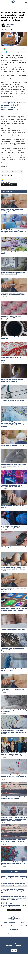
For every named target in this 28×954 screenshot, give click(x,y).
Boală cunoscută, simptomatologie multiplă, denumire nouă (14, 710)
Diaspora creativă (5, 926)
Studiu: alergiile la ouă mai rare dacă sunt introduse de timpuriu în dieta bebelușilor (13, 568)
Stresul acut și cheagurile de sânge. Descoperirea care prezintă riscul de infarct (12, 359)
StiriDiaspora (3, 8)
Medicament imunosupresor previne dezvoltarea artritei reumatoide (11, 485)
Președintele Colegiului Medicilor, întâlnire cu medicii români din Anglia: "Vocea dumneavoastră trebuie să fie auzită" (13, 754)
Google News (7, 180)
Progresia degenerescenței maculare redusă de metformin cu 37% (12, 380)
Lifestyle (23, 922)
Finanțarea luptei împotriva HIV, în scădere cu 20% (13, 252)
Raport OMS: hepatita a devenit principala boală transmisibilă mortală (13, 273)
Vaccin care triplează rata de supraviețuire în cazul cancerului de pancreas (13, 465)
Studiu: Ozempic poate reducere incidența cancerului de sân (13, 588)
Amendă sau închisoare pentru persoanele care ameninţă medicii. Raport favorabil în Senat (13, 776)
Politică (5, 922)
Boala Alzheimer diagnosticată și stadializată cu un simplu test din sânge (12, 527)
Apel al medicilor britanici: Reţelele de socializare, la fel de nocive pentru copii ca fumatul (13, 732)
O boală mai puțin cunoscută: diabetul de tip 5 (14, 547)
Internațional (12, 922)
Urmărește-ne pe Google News (15, 52)
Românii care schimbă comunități (19, 926)
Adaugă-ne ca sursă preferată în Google (15, 49)
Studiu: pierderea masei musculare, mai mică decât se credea (12, 690)
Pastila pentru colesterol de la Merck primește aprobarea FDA (11, 317)
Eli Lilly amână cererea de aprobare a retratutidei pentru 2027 (12, 210)
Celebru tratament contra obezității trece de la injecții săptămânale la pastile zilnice (13, 293)
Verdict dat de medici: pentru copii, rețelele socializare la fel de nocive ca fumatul (14, 609)
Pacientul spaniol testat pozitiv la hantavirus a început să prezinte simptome (14, 797)
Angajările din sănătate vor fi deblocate (12, 400)
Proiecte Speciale (14, 929)
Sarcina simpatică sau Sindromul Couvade (13, 629)
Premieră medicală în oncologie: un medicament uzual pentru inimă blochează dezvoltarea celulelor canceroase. (13, 231)
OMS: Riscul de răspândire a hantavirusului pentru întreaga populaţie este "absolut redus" (13, 841)
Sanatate (9, 8)
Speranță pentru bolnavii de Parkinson (12, 445)
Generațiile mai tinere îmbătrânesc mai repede (12, 506)
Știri (18, 922)
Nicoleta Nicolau (10, 24)
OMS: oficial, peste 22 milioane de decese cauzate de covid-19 (13, 669)
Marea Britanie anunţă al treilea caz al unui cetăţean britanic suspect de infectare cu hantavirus (13, 863)
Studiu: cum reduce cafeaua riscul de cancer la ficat (12, 337)
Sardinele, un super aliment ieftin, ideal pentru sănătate (12, 649)
